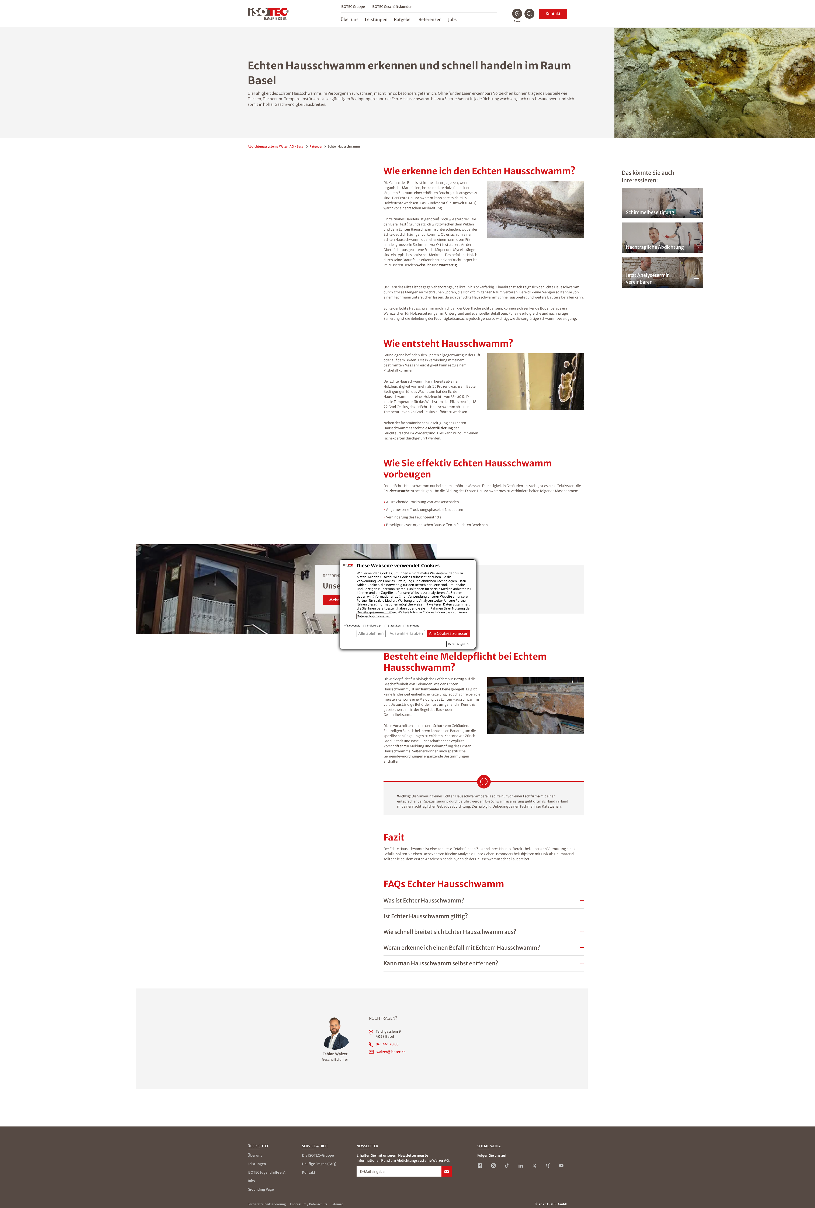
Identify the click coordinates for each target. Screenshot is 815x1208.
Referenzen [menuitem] (430, 19)
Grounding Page (261, 1189)
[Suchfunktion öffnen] (529, 14)
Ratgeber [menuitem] (403, 19)
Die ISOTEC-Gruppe (318, 1155)
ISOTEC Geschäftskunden (392, 6)
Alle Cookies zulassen (448, 633)
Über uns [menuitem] (349, 19)
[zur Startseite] (268, 14)
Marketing (413, 625)
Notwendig (353, 625)
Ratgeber (316, 146)
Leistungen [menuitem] (376, 19)
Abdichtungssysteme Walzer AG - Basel (276, 146)
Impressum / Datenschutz (308, 1204)
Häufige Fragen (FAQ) (319, 1164)
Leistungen (257, 1164)
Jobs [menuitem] (452, 19)
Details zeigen (456, 644)
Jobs (251, 1181)
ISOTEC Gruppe (353, 6)
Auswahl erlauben (406, 633)
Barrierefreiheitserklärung (267, 1204)
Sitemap (338, 1204)
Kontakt (553, 13)
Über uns (255, 1155)
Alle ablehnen (371, 633)
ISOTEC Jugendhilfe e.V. (267, 1172)
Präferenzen (374, 625)
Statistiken (394, 625)
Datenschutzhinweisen (374, 616)
